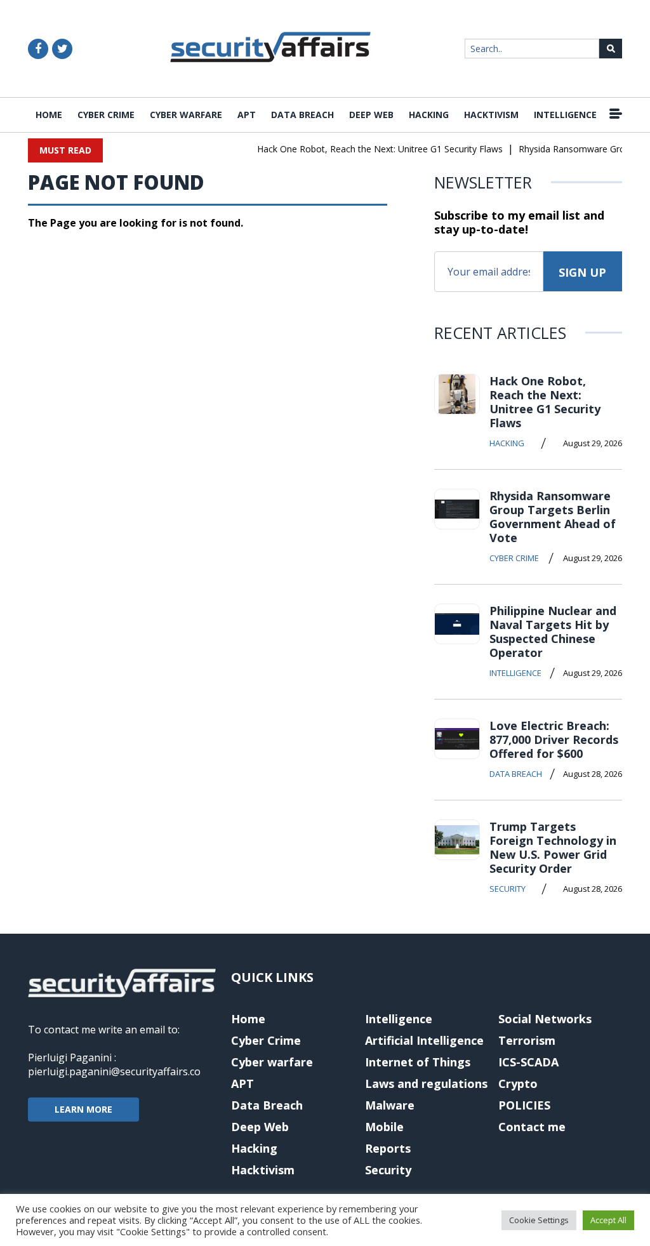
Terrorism (526, 1040)
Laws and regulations (426, 1083)
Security (507, 888)
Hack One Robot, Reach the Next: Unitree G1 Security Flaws (373, 149)
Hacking (429, 115)
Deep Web (371, 115)
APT (246, 115)
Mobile (384, 1126)
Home (49, 115)
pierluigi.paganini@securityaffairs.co (114, 1071)
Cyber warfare (186, 115)
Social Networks (545, 1018)
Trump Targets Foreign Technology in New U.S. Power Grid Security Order (552, 847)
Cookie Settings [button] (539, 1220)
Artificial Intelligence (424, 1040)
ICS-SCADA (528, 1062)
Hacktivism (491, 115)
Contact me (532, 1126)
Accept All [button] (608, 1220)
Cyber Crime (106, 115)
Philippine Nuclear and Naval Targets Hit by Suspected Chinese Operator (552, 631)
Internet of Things (417, 1062)
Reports (388, 1148)
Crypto (518, 1083)
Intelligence (565, 115)
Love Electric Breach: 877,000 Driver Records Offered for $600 (553, 739)
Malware (390, 1105)
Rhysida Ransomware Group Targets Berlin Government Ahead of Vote (552, 516)
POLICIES (524, 1105)
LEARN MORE (83, 1109)
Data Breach (302, 115)
